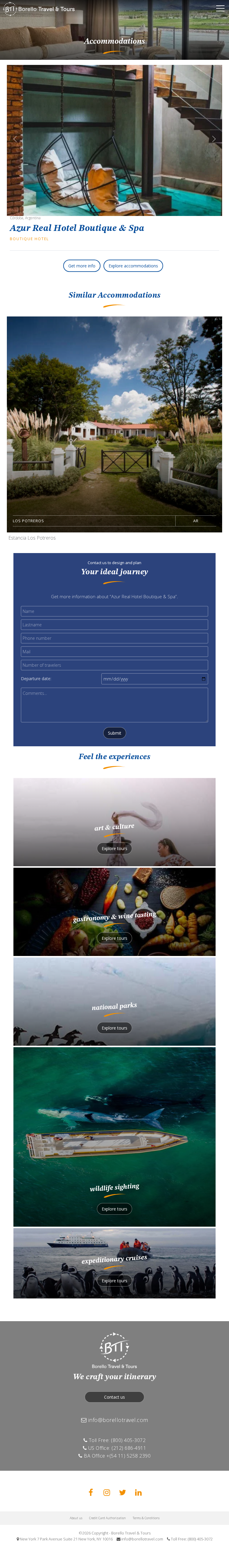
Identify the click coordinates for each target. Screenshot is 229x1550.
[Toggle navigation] (220, 9)
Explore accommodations (133, 266)
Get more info (81, 266)
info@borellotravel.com (117, 1420)
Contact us (114, 1397)
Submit (114, 733)
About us (76, 1518)
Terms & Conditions (146, 1518)
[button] (216, 137)
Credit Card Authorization (107, 1518)
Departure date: (36, 678)
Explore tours (114, 848)
